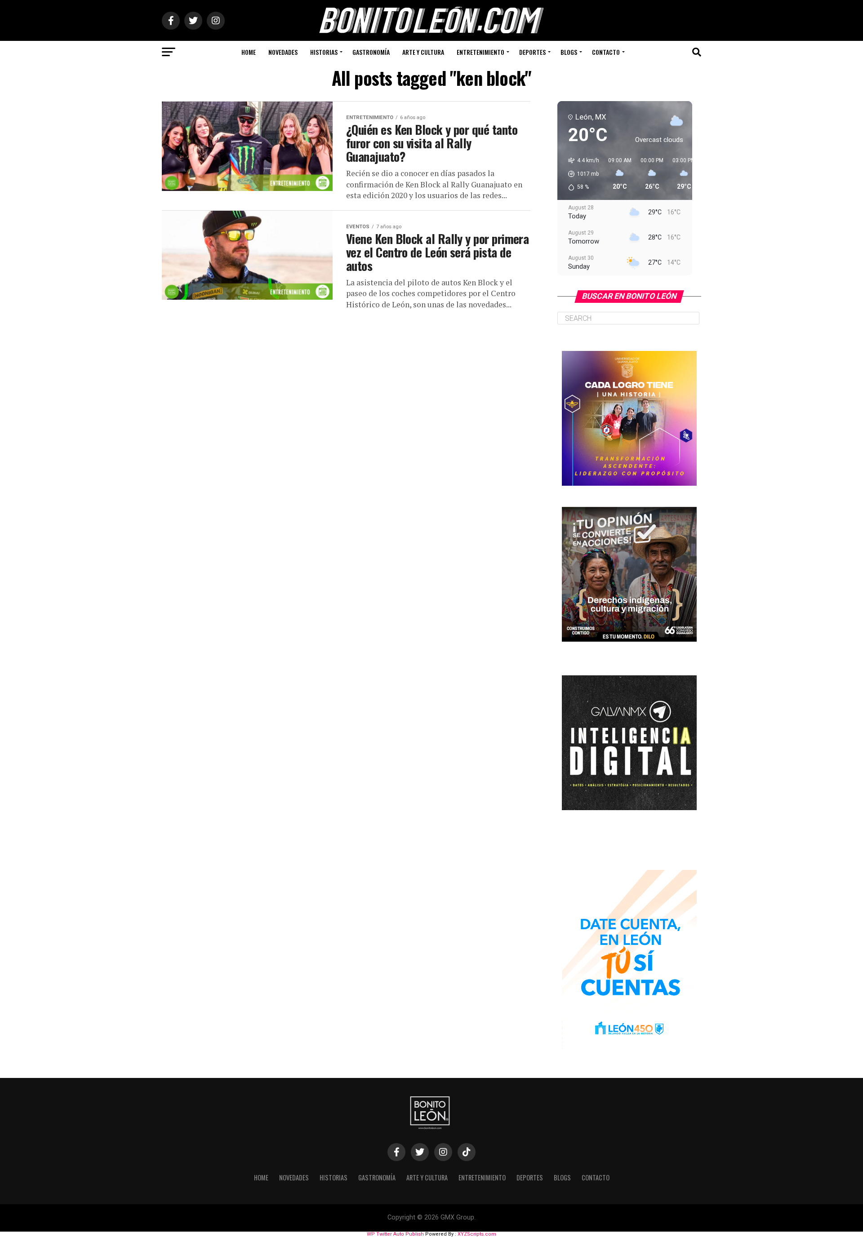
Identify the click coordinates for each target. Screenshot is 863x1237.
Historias (324, 52)
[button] (580, 174)
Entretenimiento (480, 52)
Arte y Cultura (423, 52)
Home (248, 52)
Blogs (569, 52)
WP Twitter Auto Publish (395, 1234)
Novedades (283, 52)
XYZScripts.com (477, 1234)
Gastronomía (371, 52)
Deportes (532, 52)
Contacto (606, 52)
